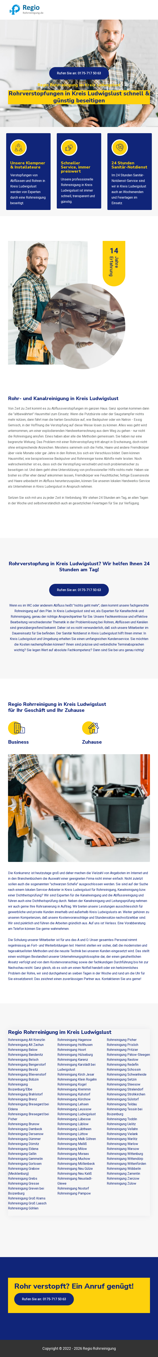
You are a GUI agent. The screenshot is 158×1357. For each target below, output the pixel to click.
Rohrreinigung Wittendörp (125, 1159)
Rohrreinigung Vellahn (122, 1129)
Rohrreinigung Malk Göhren (76, 1139)
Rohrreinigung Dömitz (23, 1144)
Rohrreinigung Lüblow (72, 1124)
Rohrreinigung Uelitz (121, 1124)
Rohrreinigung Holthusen (75, 1045)
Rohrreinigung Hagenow (74, 1040)
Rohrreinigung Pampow (74, 1193)
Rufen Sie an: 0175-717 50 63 (79, 73)
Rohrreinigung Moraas (73, 1154)
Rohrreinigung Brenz (22, 1099)
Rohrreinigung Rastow (122, 1060)
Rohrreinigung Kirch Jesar (75, 1074)
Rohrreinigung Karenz (72, 1060)
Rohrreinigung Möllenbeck (76, 1164)
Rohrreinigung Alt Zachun (26, 1045)
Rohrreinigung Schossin (124, 1069)
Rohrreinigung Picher (122, 1040)
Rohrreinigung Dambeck (25, 1129)
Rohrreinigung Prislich (122, 1045)
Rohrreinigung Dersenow (25, 1134)
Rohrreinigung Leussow (74, 1109)
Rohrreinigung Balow (22, 1050)
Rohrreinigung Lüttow (72, 1134)
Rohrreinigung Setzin (122, 1079)
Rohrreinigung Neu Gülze (75, 1169)
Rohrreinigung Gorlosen (25, 1164)
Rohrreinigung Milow (72, 1149)
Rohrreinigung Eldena (23, 1149)
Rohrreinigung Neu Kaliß (74, 1174)
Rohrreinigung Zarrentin (123, 1174)
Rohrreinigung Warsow (123, 1149)
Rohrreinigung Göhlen (23, 1208)
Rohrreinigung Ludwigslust (76, 1114)
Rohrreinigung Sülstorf (123, 1099)
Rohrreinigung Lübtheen (74, 1129)
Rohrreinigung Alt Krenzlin (26, 1040)
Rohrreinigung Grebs (22, 1178)
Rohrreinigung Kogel (71, 1084)
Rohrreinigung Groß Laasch (27, 1203)
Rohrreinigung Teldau (122, 1104)
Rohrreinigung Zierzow (123, 1178)
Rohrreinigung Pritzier (122, 1050)
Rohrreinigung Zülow (121, 1183)
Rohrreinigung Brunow (23, 1124)
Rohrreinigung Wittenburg (125, 1154)
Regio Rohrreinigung (99, 1348)
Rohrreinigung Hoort (71, 1050)
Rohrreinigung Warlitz (122, 1139)
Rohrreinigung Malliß (72, 1144)
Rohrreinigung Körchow (74, 1099)
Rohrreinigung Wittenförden (126, 1164)
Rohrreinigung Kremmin (74, 1089)
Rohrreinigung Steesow (123, 1084)
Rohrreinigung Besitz (23, 1069)
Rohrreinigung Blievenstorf (27, 1074)
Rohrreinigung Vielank (122, 1134)
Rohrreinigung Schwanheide (126, 1074)
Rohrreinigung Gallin (22, 1154)
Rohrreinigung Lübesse (74, 1119)
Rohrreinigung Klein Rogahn (77, 1079)
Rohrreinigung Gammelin (25, 1159)
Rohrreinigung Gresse (23, 1183)
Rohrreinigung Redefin (122, 1065)
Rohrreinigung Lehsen (73, 1104)
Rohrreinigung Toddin (122, 1119)
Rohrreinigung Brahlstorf (25, 1094)
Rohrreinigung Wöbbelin (124, 1169)
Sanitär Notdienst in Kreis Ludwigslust (89, 633)
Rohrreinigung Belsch (23, 1060)
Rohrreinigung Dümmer (24, 1139)
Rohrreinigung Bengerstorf (27, 1065)
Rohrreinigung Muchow (73, 1159)
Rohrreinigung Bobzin (23, 1079)
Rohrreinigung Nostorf (73, 1188)
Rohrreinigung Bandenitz (25, 1055)
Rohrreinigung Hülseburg (75, 1055)
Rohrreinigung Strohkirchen (126, 1094)
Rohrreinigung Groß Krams (26, 1198)
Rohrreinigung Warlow (122, 1144)
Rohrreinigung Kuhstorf (73, 1094)
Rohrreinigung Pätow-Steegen (128, 1055)
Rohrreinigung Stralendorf (125, 1089)
